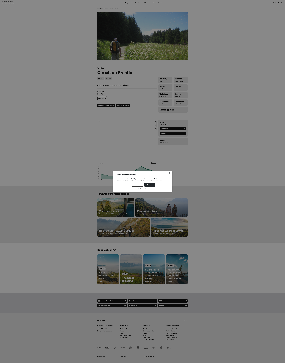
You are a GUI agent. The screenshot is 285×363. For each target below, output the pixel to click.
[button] (142, 189)
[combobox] (169, 173)
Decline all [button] (137, 185)
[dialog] (142, 181)
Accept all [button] (149, 185)
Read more (161, 180)
